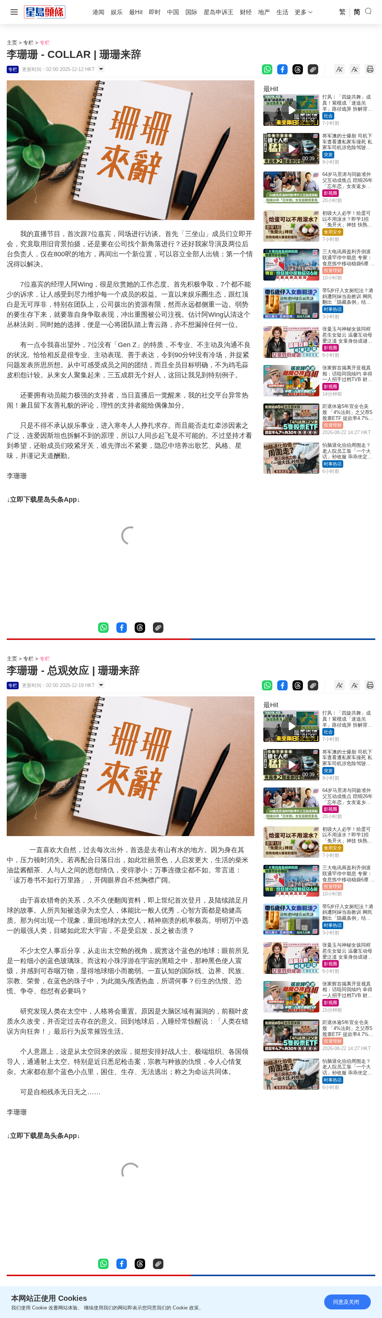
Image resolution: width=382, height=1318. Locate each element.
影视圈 (330, 193)
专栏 (28, 43)
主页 (12, 43)
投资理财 (333, 270)
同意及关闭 (346, 1302)
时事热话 (333, 309)
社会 (328, 116)
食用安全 (333, 232)
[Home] (44, 11)
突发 (328, 154)
